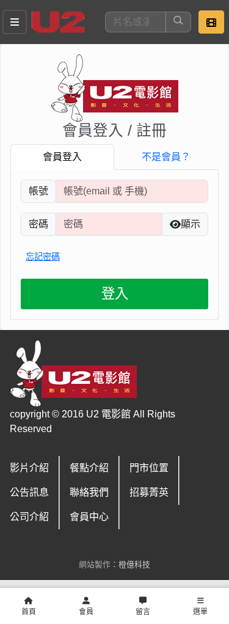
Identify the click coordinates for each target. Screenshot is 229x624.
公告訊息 (29, 492)
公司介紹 (29, 517)
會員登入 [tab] (62, 157)
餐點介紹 (89, 468)
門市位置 (149, 468)
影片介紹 (29, 468)
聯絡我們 (89, 492)
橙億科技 (134, 564)
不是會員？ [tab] (166, 157)
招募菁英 (149, 492)
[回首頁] (58, 22)
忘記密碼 (43, 257)
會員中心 (89, 517)
